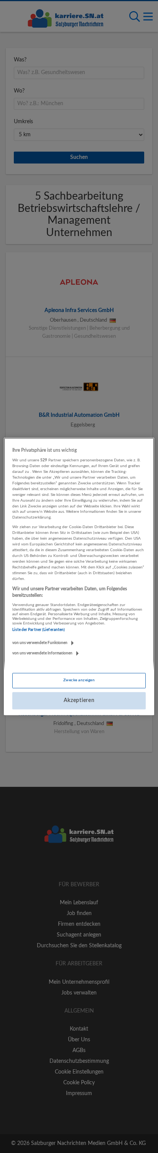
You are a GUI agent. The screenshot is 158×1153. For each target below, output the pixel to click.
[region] (79, 576)
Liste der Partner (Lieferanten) (38, 630)
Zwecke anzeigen (79, 680)
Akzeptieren (79, 700)
